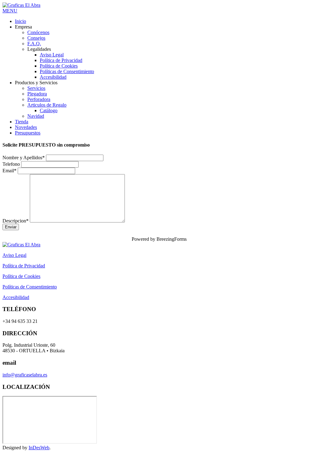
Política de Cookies (21, 276)
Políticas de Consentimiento (29, 286)
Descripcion (15, 220)
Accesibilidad (15, 297)
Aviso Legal (14, 255)
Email (9, 170)
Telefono (11, 164)
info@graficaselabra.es (24, 374)
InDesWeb (39, 447)
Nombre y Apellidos (23, 157)
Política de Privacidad (23, 265)
